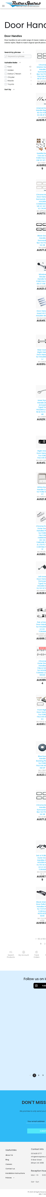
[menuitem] (17, 1155)
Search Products (11, 956)
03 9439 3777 (36, 1153)
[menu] (3, 6)
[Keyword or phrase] (6, 56)
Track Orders (36, 956)
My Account (24, 955)
